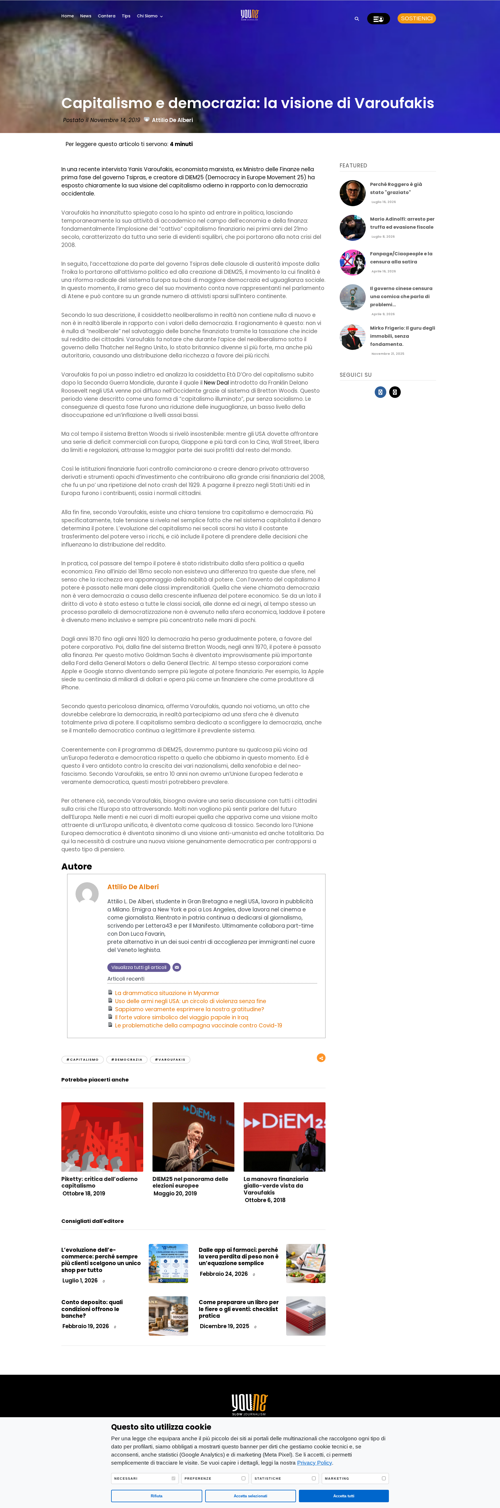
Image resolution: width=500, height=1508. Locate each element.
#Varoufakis (170, 1059)
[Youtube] (395, 392)
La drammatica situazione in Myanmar (167, 993)
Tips (126, 16)
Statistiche (268, 1478)
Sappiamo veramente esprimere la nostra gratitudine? (189, 1009)
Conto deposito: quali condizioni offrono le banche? (92, 1309)
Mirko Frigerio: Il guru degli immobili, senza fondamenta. (402, 336)
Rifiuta (156, 1496)
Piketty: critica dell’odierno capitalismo (99, 1182)
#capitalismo (82, 1059)
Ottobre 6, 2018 (265, 1200)
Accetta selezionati (250, 1496)
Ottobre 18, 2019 (83, 1193)
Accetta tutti (343, 1496)
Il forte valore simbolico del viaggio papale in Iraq (181, 1017)
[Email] (176, 967)
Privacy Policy (314, 1463)
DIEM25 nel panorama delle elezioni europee (190, 1182)
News (85, 16)
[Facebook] (380, 392)
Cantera (106, 16)
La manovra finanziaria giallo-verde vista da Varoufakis (276, 1186)
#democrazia (127, 1059)
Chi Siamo (147, 16)
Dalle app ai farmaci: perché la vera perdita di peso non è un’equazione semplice (239, 1256)
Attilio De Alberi (172, 120)
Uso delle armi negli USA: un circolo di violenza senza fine (190, 1001)
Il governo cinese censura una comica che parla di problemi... (401, 296)
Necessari (126, 1478)
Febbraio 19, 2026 (85, 1326)
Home (67, 16)
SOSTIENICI (417, 18)
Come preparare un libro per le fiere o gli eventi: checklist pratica (239, 1309)
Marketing (337, 1478)
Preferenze (198, 1478)
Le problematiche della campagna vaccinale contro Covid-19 (198, 1025)
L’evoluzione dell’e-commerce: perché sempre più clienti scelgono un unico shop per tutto (101, 1260)
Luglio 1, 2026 (79, 1280)
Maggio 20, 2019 (174, 1193)
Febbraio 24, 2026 (223, 1274)
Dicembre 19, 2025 (224, 1326)
